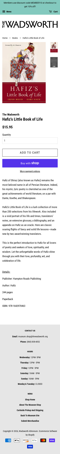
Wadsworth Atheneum (28, 431)
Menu (8, 11)
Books (15, 38)
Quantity (6, 134)
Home (5, 38)
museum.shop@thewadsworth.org (33, 336)
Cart (55, 11)
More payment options (30, 171)
